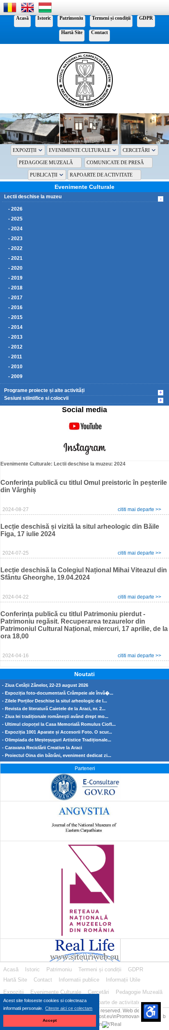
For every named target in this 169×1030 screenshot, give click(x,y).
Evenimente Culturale (79, 150)
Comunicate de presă (115, 162)
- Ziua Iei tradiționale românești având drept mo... (55, 716)
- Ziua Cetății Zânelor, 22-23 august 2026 (45, 685)
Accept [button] (50, 1020)
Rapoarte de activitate (101, 175)
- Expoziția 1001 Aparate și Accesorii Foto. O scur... (57, 732)
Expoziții (25, 150)
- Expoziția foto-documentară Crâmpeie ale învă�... (57, 693)
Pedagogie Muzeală (46, 162)
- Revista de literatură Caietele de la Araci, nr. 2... (53, 709)
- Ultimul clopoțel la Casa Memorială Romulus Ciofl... (59, 724)
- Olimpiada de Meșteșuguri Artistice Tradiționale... (56, 740)
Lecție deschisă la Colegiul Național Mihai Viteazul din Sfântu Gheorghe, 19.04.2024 (83, 574)
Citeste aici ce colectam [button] (68, 1008)
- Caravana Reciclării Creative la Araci (42, 748)
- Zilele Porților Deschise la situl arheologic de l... (54, 701)
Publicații (43, 175)
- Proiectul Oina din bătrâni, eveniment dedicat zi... (56, 755)
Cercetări (136, 150)
